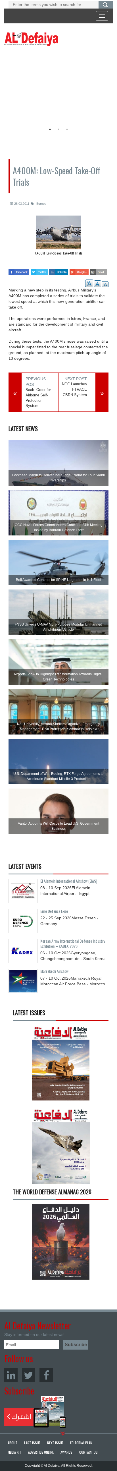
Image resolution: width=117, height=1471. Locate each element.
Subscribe (35, 1412)
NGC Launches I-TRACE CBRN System (74, 389)
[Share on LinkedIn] (58, 270)
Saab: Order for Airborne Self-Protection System (38, 398)
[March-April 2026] (60, 1065)
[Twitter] (28, 1375)
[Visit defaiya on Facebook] (19, 270)
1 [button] (50, 129)
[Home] (31, 39)
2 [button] (58, 129)
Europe (40, 203)
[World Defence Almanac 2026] (60, 1242)
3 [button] (67, 129)
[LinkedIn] (11, 1375)
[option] (57, 86)
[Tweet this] (39, 270)
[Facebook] (46, 1375)
